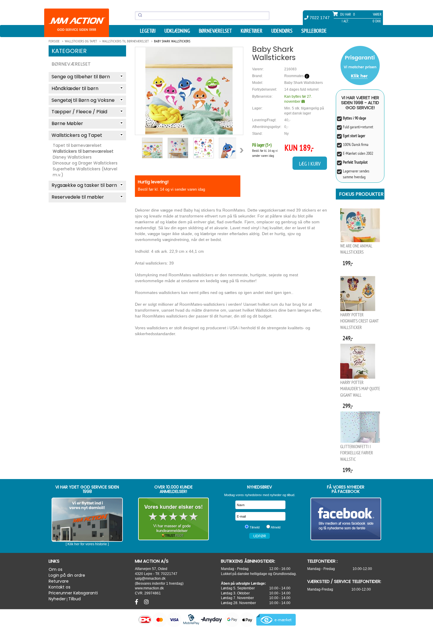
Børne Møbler (67, 123)
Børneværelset (215, 31)
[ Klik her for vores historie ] (87, 544)
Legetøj (148, 31)
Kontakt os (59, 587)
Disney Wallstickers (72, 157)
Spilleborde (314, 31)
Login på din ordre (67, 575)
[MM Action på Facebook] (346, 519)
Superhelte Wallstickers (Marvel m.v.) (85, 172)
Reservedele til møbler (78, 197)
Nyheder (57, 599)
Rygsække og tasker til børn (84, 185)
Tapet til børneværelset (77, 145)
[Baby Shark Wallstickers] (189, 90)
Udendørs (281, 31)
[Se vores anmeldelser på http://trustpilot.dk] (173, 519)
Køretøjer (251, 31)
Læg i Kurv (309, 163)
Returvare (59, 581)
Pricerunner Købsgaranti (73, 593)
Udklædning (177, 31)
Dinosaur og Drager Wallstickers (85, 163)
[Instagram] (146, 602)
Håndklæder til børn (75, 88)
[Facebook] (137, 602)
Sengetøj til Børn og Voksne (83, 100)
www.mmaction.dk (149, 588)
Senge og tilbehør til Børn (81, 76)
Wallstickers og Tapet (77, 135)
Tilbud (74, 599)
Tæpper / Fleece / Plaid (79, 111)
